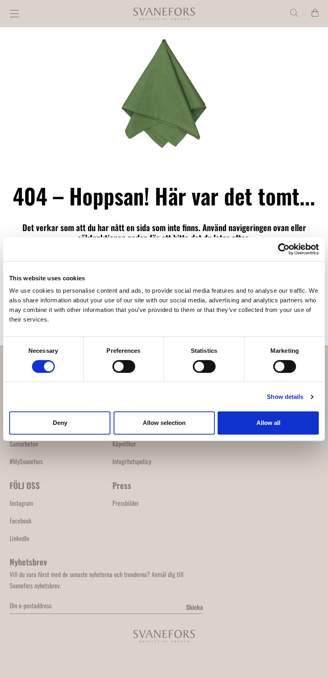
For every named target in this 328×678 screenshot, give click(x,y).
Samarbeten (24, 444)
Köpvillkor (124, 444)
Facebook (21, 520)
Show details (285, 396)
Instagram (21, 503)
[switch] (123, 366)
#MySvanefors (26, 461)
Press (121, 485)
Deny (60, 422)
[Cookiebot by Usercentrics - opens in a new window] (284, 249)
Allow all (268, 422)
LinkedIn (19, 538)
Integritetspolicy (131, 461)
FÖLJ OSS (25, 485)
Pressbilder (125, 503)
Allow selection (164, 422)
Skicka (194, 607)
